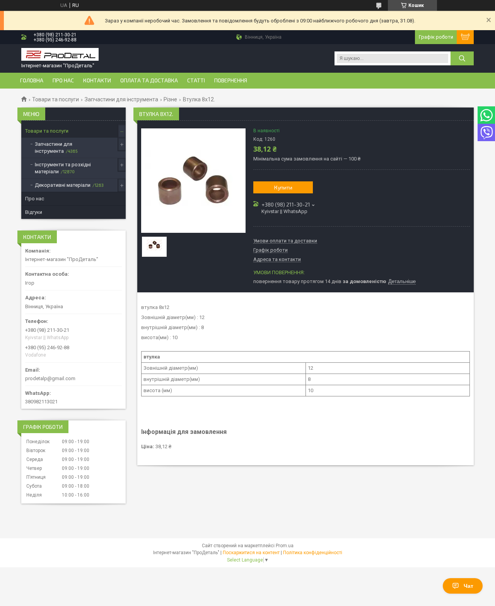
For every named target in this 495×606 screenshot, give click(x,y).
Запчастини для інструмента (121, 99)
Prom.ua (285, 545)
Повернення (230, 80)
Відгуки (33, 212)
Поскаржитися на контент (251, 552)
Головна (31, 80)
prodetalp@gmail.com (50, 378)
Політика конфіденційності (312, 552)
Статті (196, 80)
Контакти (97, 80)
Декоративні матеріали (62, 185)
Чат (468, 586)
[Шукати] (462, 58)
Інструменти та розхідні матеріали (63, 168)
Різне (170, 99)
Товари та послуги (55, 99)
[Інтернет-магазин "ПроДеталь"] (60, 55)
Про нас (63, 80)
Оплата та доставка (149, 80)
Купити (283, 187)
